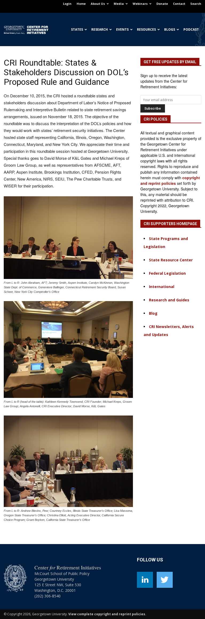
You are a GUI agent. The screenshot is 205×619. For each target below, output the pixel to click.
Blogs (169, 29)
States (77, 29)
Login (67, 4)
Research (99, 29)
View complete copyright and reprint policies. (107, 614)
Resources (146, 29)
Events (122, 29)
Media (119, 4)
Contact (179, 4)
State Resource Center (171, 259)
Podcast (191, 29)
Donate (162, 4)
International (161, 286)
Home (81, 4)
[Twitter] (165, 580)
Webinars (140, 4)
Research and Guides (169, 299)
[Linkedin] (145, 580)
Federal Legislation (167, 273)
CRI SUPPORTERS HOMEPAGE (170, 224)
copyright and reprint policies (170, 180)
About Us (98, 4)
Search (195, 4)
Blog (153, 313)
